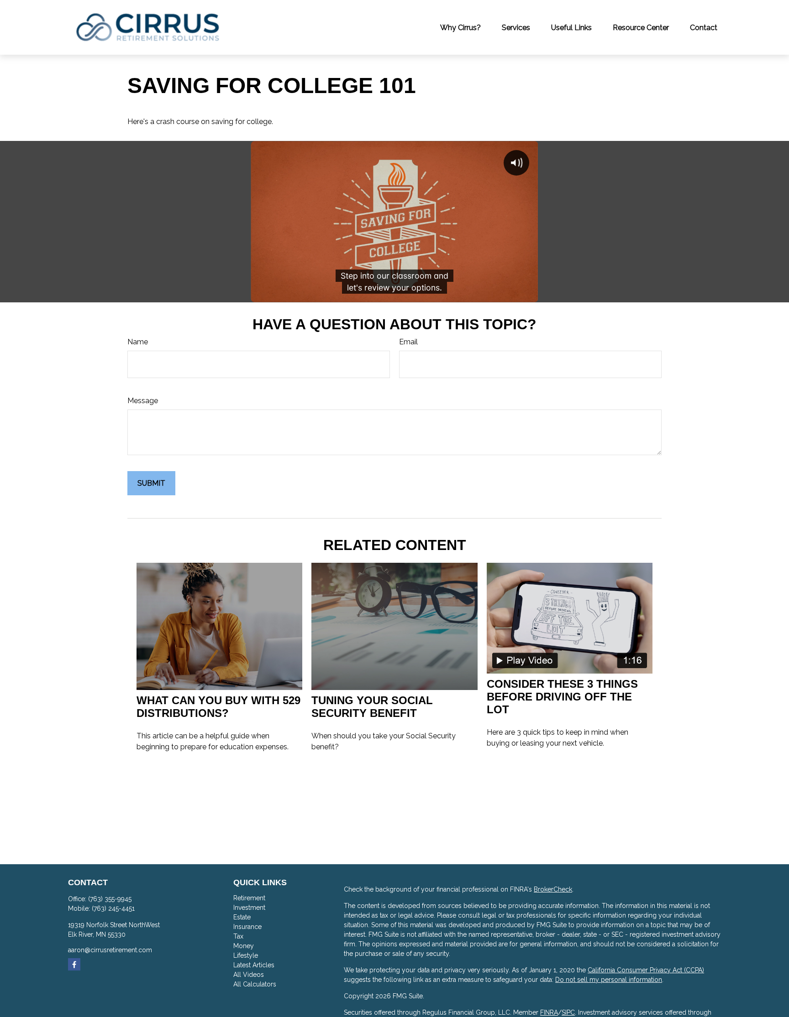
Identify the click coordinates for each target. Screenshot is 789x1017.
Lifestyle (245, 955)
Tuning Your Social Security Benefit (372, 706)
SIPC (568, 1012)
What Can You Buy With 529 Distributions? (218, 706)
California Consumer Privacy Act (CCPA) (646, 970)
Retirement (249, 898)
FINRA (549, 1012)
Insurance (247, 926)
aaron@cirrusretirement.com (110, 950)
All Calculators (254, 984)
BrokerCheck (553, 889)
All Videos (248, 974)
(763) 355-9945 (110, 899)
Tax (238, 936)
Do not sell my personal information (608, 979)
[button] (460, 27)
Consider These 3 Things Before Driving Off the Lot (562, 697)
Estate (242, 917)
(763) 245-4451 (113, 908)
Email (408, 341)
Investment (249, 907)
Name (137, 341)
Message (142, 400)
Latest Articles (253, 965)
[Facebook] (74, 964)
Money (243, 946)
